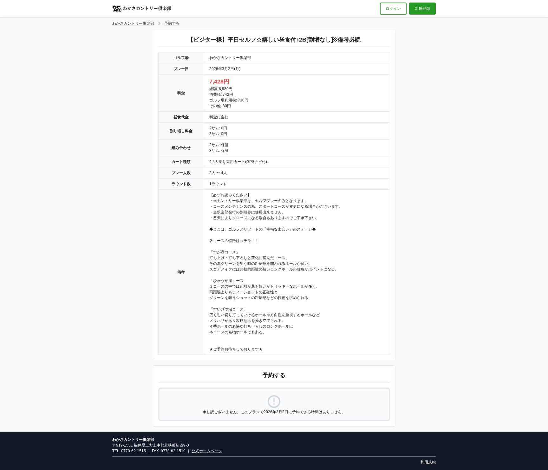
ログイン (393, 8)
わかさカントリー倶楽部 (133, 23)
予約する (171, 23)
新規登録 (422, 8)
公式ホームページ (207, 451)
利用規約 (428, 462)
